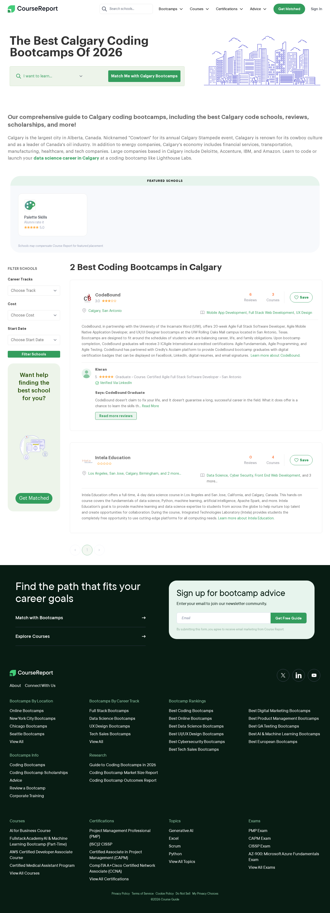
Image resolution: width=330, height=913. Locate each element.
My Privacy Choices (205, 894)
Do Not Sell (183, 894)
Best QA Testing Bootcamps (274, 726)
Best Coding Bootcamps (191, 711)
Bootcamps (168, 9)
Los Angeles (98, 473)
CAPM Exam (260, 838)
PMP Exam (258, 830)
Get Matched (289, 9)
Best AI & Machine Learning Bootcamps (284, 734)
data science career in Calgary (66, 158)
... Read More (149, 406)
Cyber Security (241, 475)
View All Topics (182, 861)
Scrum (175, 846)
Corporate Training (27, 796)
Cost (12, 304)
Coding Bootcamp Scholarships (39, 772)
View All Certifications (109, 879)
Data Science (217, 475)
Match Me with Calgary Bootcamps (144, 76)
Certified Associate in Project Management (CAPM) (115, 855)
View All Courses (25, 873)
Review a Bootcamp (27, 788)
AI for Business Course (30, 830)
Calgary (94, 311)
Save (304, 297)
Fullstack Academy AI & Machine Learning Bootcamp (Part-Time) (38, 841)
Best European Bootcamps (273, 741)
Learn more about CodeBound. (275, 355)
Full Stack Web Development (271, 313)
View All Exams (262, 867)
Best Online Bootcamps (190, 718)
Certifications (226, 9)
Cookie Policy (165, 894)
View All (16, 741)
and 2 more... (170, 473)
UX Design (304, 313)
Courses (196, 9)
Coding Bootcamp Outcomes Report (123, 780)
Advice (255, 9)
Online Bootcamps (27, 711)
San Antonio (112, 311)
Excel (174, 838)
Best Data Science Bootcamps (196, 726)
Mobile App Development (227, 313)
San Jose (116, 473)
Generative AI (181, 830)
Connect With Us (40, 685)
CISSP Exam (259, 846)
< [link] (75, 550)
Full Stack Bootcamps (109, 711)
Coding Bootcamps (27, 765)
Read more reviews (116, 416)
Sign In (316, 9)
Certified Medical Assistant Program (42, 865)
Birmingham (148, 473)
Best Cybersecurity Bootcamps (197, 741)
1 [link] (87, 550)
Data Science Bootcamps (112, 718)
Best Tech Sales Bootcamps (194, 749)
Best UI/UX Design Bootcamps (196, 734)
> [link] (99, 550)
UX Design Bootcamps (109, 726)
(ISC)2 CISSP (100, 844)
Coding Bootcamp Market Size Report (123, 772)
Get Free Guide (288, 618)
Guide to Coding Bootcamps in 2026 (122, 765)
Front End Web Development (277, 475)
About (15, 685)
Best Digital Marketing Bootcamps (279, 711)
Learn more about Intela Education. (246, 518)
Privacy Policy (121, 894)
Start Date (17, 328)
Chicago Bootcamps (28, 726)
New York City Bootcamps (33, 718)
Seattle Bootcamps (27, 734)
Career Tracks (20, 279)
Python (175, 854)
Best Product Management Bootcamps (284, 718)
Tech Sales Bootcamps (110, 734)
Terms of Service (143, 894)
